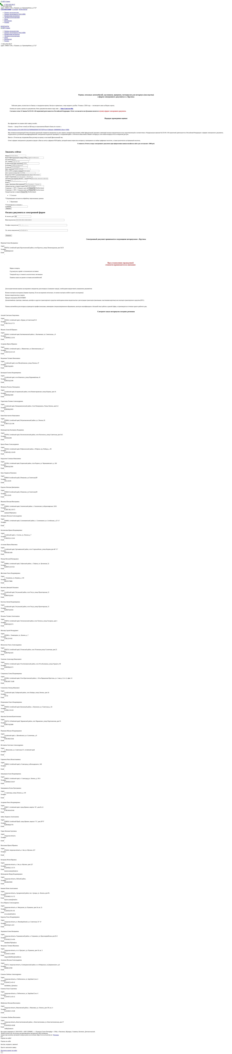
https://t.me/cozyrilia (67, 108)
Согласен (13, 195)
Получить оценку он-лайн (9, 1050)
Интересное (8, 20)
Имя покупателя (10, 220)
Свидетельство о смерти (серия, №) (16, 186)
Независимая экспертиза (12, 16)
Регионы (56, 1035)
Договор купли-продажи (12, 17)
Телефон (8, 180)
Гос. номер (8, 161)
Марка (7, 156)
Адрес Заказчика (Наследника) (14, 184)
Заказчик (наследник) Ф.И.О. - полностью (18, 178)
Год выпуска (9, 159)
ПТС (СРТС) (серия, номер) (13, 171)
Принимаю (14, 201)
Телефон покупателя (11, 225)
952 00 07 (9, 4)
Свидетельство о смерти (12, 192)
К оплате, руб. (9, 216)
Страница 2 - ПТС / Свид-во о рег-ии (16, 190)
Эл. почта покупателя (12, 230)
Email (7, 182)
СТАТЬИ (15, 9)
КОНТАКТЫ (23, 9)
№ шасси (8, 167)
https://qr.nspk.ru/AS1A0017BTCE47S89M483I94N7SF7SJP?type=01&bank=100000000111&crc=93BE (38, 129)
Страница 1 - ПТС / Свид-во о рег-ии (16, 188)
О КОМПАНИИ (6, 9)
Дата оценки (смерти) (12, 173)
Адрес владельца (10, 176)
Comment (8, 206)
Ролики (6, 22)
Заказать (8, 208)
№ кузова (8, 165)
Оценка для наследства (11, 12)
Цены (6, 19)
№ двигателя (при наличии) (13, 163)
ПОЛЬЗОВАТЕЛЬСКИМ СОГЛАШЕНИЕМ (36, 205)
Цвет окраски (9, 169)
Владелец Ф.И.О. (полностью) (14, 175)
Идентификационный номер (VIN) (16, 157)
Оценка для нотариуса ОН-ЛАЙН (14, 14)
